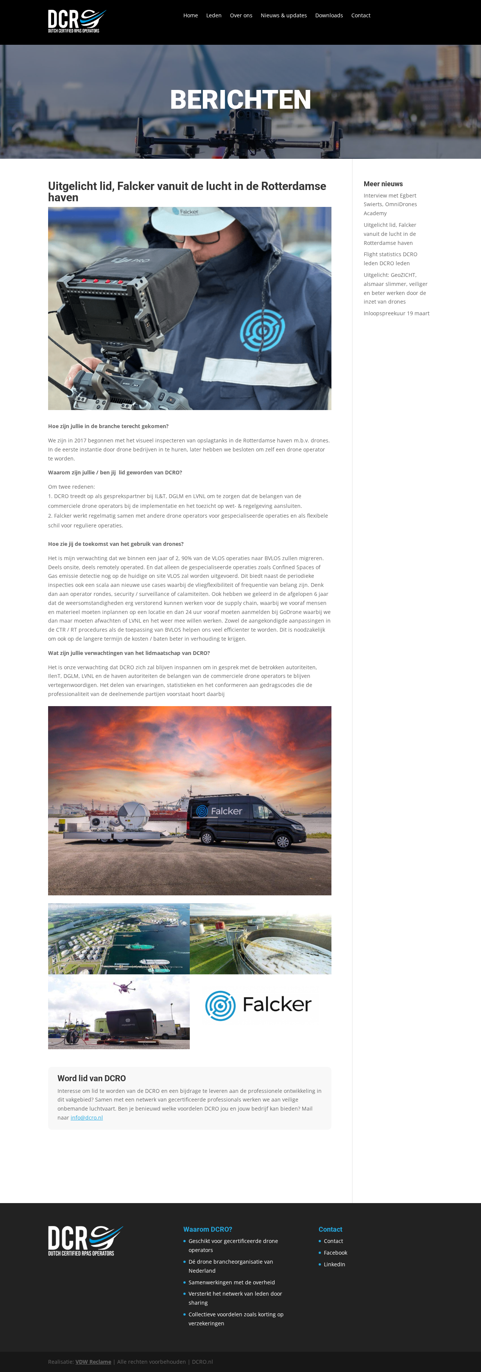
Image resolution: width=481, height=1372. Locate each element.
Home (190, 16)
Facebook (335, 1252)
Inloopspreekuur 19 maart (397, 313)
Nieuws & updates (284, 16)
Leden (214, 16)
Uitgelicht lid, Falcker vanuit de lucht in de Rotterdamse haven (390, 233)
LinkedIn (334, 1264)
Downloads (329, 16)
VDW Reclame (93, 1361)
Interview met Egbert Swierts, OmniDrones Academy (390, 204)
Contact (361, 16)
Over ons (241, 16)
